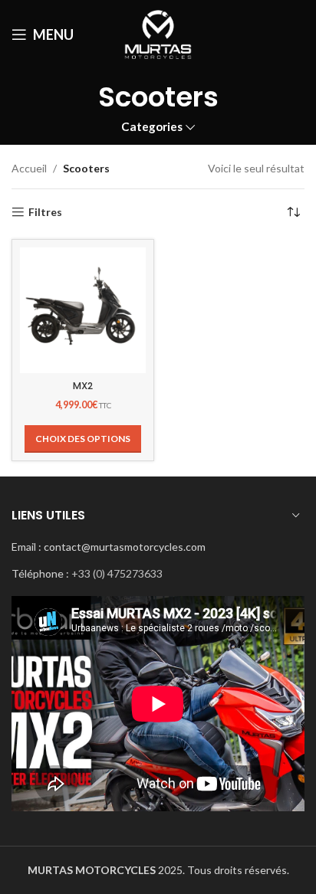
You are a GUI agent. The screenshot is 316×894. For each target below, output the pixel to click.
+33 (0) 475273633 (117, 573)
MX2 (83, 385)
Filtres (45, 212)
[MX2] (83, 310)
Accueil (29, 168)
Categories (152, 127)
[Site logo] (158, 33)
